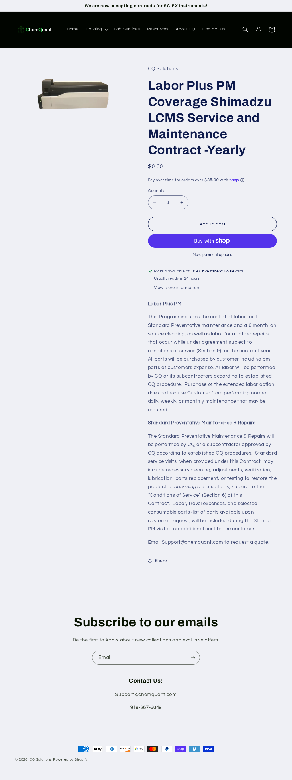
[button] (96, 29)
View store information (176, 288)
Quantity (156, 191)
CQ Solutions (41, 759)
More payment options (212, 255)
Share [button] (161, 561)
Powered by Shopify (70, 759)
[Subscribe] (193, 658)
